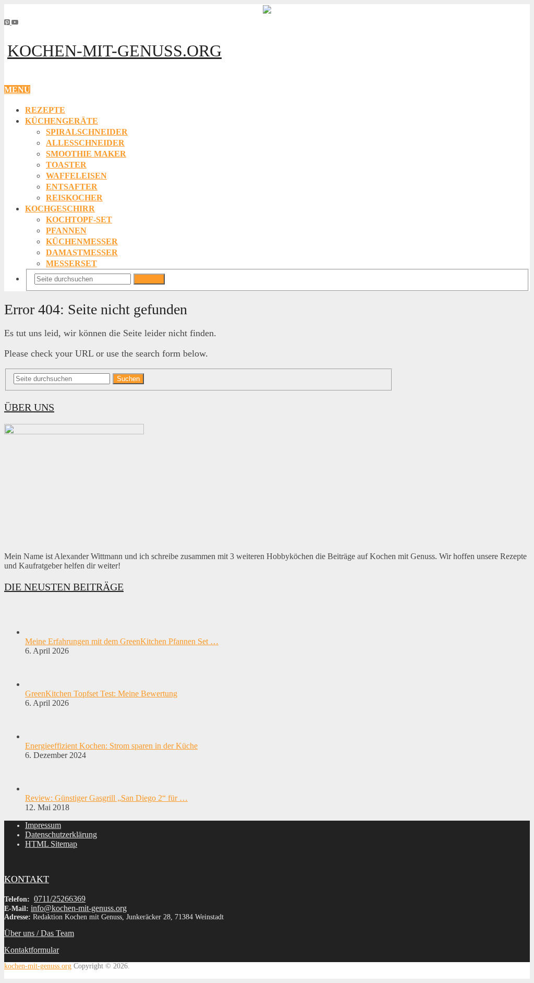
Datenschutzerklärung (61, 834)
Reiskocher (74, 197)
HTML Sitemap (51, 843)
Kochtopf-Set (79, 219)
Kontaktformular (31, 949)
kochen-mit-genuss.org (114, 50)
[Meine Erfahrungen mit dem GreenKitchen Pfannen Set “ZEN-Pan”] (43, 631)
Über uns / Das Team (39, 933)
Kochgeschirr (60, 208)
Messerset (71, 263)
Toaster (66, 164)
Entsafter (72, 186)
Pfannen (66, 230)
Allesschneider (85, 142)
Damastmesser (82, 252)
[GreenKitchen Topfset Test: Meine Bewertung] (43, 684)
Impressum (43, 825)
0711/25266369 (60, 898)
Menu (17, 89)
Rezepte (45, 109)
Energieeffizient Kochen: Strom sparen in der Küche (111, 745)
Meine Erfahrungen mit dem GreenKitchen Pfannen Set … (122, 641)
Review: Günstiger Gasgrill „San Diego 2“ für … (106, 797)
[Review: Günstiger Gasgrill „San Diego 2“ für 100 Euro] (43, 788)
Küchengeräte (61, 120)
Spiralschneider (87, 131)
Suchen (149, 279)
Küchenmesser (82, 241)
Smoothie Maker (86, 153)
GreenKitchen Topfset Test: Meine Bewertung (101, 693)
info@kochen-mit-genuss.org (79, 908)
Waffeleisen (76, 175)
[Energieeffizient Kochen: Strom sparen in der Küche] (43, 736)
